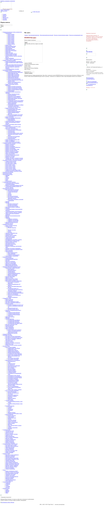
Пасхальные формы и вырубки (11, 473)
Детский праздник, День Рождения (10, 443)
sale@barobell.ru (90, 77)
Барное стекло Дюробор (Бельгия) (15, 354)
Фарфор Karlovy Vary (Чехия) (14, 348)
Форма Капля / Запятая (10, 47)
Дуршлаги (10, 406)
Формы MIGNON (11, 120)
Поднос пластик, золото (10, 166)
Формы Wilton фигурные (13, 73)
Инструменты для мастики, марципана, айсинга (13, 198)
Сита (9, 411)
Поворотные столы (9, 343)
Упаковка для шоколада (13, 297)
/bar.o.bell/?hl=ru (89, 85)
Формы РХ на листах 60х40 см (14, 96)
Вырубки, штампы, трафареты (11, 465)
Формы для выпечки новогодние (12, 463)
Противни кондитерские (8, 172)
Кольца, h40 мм (11, 36)
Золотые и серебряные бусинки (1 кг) (15, 304)
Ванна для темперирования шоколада (15, 292)
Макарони (7, 317)
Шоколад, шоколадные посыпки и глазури (11, 266)
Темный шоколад (11, 271)
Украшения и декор (7, 298)
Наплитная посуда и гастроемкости (12, 360)
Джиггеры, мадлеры (12, 420)
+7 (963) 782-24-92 (36, 11)
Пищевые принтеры (7, 334)
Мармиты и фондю (12, 398)
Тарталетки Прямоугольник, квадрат (15, 133)
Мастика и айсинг (9, 438)
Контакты (5, 19)
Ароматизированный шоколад (14, 273)
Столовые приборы (9, 400)
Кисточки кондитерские (13, 196)
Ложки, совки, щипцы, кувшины (14, 389)
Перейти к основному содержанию (7, 1)
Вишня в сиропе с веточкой (11, 241)
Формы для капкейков (10, 451)
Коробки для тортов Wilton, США (12, 149)
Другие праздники (7, 481)
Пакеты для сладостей (10, 153)
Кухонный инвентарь (9, 405)
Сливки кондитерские (10, 237)
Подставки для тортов (7, 335)
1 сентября (7, 486)
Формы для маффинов (10, 140)
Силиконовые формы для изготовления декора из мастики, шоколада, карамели (13, 212)
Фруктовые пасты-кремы (10, 243)
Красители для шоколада (13, 293)
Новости (4, 15)
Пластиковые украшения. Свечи (12, 459)
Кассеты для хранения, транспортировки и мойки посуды (15, 384)
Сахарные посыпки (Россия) (14, 313)
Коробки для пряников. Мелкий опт (12, 147)
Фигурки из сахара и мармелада (12, 454)
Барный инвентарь (9, 414)
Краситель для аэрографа (10, 263)
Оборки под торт (8, 435)
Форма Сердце (8, 45)
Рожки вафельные (11, 253)
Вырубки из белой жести (13, 203)
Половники (10, 410)
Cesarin (6, 489)
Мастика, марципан (12, 227)
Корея (6, 179)
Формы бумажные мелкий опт (14, 111)
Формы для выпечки (9, 441)
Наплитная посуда (11, 361)
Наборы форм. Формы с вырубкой (15, 98)
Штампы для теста (9, 223)
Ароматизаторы (8, 238)
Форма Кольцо (8, 33)
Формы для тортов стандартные (14, 86)
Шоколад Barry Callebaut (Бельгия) (12, 267)
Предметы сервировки (10, 442)
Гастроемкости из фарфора (13, 379)
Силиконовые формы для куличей (15, 115)
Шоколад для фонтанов (12, 274)
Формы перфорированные (13, 76)
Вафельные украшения (10, 455)
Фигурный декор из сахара (10, 445)
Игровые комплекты (9, 325)
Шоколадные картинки (12, 333)
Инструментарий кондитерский (46, 35)
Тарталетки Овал (11, 132)
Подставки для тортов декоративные (13, 336)
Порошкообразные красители (11, 259)
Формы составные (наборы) (11, 53)
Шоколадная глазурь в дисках (11, 278)
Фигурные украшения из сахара (12, 301)
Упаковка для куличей (10, 475)
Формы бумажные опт (12, 110)
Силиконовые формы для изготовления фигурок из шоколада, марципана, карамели (13, 66)
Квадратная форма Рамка (10, 46)
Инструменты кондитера (13, 190)
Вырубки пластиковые (12, 204)
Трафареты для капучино (13, 221)
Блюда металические (12, 366)
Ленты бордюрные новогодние (11, 458)
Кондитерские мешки (7, 173)
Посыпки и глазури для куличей (12, 472)
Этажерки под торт (9, 431)
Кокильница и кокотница (13, 395)
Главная (4, 14)
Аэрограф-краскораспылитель (11, 222)
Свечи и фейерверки (9, 327)
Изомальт (10, 232)
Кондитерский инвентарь (8, 188)
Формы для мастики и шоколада (12, 464)
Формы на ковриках (12, 95)
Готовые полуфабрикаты (10, 439)
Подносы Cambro (11, 385)
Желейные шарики (9, 245)
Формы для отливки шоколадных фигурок (14, 64)
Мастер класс (5, 17)
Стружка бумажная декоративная (12, 154)
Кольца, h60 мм (11, 39)
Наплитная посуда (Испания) (14, 365)
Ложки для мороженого (13, 422)
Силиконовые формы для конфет (12, 69)
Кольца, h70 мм (11, 40)
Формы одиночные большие (14, 94)
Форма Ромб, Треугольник (10, 50)
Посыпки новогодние (9, 456)
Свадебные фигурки (9, 318)
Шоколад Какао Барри (12, 275)
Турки (9, 362)
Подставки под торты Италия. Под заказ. (13, 337)
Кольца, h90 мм (11, 42)
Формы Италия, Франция (13, 77)
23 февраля (7, 484)
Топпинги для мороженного (14, 254)
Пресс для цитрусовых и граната (14, 425)
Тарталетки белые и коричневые (14, 129)
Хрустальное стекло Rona (13, 359)
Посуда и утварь (6, 346)
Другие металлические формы (14, 78)
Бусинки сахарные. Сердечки (11, 434)
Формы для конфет (9, 452)
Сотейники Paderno (12, 372)
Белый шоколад (11, 268)
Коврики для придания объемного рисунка (14, 185)
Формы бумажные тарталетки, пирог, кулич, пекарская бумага (13, 127)
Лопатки (9, 194)
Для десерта (10, 393)
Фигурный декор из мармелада (11, 446)
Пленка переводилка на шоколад (14, 329)
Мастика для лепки (12, 229)
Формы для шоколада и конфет (9, 60)
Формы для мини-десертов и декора (15, 89)
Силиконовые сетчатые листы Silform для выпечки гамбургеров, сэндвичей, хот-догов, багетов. (15, 106)
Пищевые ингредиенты (8, 224)
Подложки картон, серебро (11, 163)
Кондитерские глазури (10, 236)
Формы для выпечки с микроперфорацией (12, 103)
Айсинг (9, 230)
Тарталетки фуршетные (10, 461)
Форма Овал (8, 51)
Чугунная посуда (11, 364)
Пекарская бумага (11, 138)
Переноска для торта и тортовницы (12, 342)
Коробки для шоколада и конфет (12, 151)
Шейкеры (10, 428)
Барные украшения (12, 415)
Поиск (1, 24)
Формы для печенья (9, 116)
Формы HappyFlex (11, 99)
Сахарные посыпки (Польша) (14, 314)
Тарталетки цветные (12, 137)
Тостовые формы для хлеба (11, 54)
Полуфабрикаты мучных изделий (12, 240)
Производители (6, 488)
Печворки (7, 208)
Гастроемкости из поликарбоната (15, 376)
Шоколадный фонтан (9, 436)
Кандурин (7, 260)
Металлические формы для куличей (15, 114)
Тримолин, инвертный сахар (11, 233)
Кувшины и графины (12, 396)
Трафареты (7, 217)
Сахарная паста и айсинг (10, 479)
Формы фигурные (9, 52)
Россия (6, 178)
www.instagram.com (92, 84)
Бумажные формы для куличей (14, 109)
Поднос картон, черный (10, 165)
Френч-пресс (10, 399)
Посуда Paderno (11, 367)
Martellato (7, 175)
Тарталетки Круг (11, 130)
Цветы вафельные (9, 300)
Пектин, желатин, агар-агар (11, 225)
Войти (2, 9)
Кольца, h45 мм (11, 37)
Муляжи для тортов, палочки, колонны (13, 345)
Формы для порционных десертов (15, 88)
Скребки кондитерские (12, 191)
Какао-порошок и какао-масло (11, 279)
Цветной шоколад (11, 272)
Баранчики (10, 397)
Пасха (4, 470)
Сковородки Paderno (12, 371)
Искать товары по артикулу (30, 40)
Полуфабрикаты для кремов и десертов (13, 239)
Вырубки (7, 202)
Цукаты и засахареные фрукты (11, 476)
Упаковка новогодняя (9, 460)
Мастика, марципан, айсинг (11, 466)
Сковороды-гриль (11, 363)
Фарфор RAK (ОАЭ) (12, 349)
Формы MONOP (11, 119)
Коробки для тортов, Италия (11, 150)
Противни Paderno (11, 370)
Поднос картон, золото (10, 164)
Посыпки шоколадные (10, 276)
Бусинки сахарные (9, 303)
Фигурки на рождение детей (11, 324)
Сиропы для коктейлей (10, 468)
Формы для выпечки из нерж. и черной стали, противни (14, 83)
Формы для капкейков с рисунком (12, 141)
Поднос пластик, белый (10, 167)
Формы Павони (11, 90)
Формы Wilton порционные (13, 75)
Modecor (7, 491)
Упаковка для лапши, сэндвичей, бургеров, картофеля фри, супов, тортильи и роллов (14, 159)
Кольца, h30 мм (11, 35)
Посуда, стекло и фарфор (10, 347)
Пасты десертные (9, 250)
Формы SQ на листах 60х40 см (14, 97)
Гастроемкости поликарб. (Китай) (15, 377)
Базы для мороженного (12, 252)
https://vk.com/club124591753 (92, 82)
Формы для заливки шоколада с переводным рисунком (14, 331)
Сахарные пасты (8, 226)
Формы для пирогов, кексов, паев (12, 139)
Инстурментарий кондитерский (12, 189)
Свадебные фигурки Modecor (14, 320)
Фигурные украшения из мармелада (12, 302)
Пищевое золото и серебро (10, 235)
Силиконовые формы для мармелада (15, 101)
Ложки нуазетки (11, 423)
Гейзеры (9, 418)
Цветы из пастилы (9, 299)
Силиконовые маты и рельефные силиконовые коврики (12, 184)
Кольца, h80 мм (11, 41)
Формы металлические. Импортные (15, 72)
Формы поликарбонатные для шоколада (13, 61)
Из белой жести (8, 180)
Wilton (6, 176)
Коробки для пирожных (10, 148)
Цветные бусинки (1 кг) (13, 308)
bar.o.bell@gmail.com (90, 78)
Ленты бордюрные (9, 326)
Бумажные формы (6, 125)
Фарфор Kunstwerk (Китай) (13, 351)
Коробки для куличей (9, 157)
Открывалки (10, 409)
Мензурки (10, 424)
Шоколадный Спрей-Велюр (11, 264)
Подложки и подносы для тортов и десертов (12, 160)
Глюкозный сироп (9, 234)
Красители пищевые (7, 257)
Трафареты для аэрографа (13, 220)
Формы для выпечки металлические (12, 71)
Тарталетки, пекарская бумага (11, 128)
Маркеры (7, 201)
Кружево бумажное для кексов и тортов (13, 171)
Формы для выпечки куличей (11, 108)
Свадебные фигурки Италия (14, 322)
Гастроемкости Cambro (12, 381)
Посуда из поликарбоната (13, 386)
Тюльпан (7, 177)
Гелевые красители (9, 258)
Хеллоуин (7, 487)
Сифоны (9, 426)
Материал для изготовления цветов (12, 215)
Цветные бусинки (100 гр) (13, 309)
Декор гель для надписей (10, 262)
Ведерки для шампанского (13, 392)
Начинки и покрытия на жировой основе (13, 249)
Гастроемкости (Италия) (13, 378)
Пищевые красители (9, 440)
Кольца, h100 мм (11, 44)
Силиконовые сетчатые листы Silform (15, 100)
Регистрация (6, 9)
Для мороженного (9, 251)
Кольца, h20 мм (11, 34)
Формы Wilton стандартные (13, 74)
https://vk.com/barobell (92, 81)
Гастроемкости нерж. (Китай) (14, 375)
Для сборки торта (9, 340)
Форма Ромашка (8, 48)
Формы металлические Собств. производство (12, 32)
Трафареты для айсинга (13, 218)
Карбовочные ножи (12, 417)
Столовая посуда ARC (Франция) (15, 353)
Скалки (9, 192)
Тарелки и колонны (9, 341)
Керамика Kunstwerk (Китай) (14, 352)
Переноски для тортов (10, 155)
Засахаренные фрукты (10, 242)
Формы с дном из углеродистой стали (13, 59)
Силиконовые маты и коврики (9, 182)
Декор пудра (10, 315)
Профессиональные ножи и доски (15, 413)
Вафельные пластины (9, 316)
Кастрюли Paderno (11, 368)
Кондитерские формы (7, 70)
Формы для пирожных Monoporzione (13, 117)
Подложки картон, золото (10, 162)
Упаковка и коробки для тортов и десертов (12, 142)
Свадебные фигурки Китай (13, 321)
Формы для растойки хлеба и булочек (13, 124)
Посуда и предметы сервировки (12, 390)
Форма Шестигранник (10, 49)
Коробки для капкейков (10, 144)
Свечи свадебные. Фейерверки (11, 437)
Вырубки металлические (13, 205)
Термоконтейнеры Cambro (13, 380)
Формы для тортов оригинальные (15, 87)
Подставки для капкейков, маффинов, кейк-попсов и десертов (13, 339)
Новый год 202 (6, 453)
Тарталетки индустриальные (14, 136)
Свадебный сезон (6, 429)
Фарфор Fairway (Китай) (13, 350)
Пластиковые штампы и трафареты (12, 207)
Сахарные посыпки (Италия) (14, 312)
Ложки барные (11, 416)
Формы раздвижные (9, 58)
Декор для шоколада (9, 328)
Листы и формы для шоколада (11, 462)
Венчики (10, 195)
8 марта (7, 485)
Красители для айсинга (10, 261)
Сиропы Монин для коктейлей (11, 255)
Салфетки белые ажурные (10, 161)
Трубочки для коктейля (12, 427)
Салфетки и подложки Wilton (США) (13, 170)
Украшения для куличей (10, 474)
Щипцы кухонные (11, 412)
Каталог (4, 16)
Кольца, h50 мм (11, 38)
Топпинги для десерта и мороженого (13, 248)
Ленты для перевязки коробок (11, 152)
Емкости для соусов (12, 421)
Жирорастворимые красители (11, 265)
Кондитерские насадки (7, 174)
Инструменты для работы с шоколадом (13, 280)
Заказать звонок (4, 10)
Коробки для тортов (9, 145)
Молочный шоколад (12, 270)
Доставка (5, 18)
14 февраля (7, 483)
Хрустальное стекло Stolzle (13, 358)
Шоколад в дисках (9, 277)
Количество (27, 71)
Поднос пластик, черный (10, 169)
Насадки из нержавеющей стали (76, 35)
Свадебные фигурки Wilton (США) (15, 323)
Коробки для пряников (10, 146)
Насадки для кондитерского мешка (61, 35)
